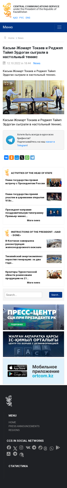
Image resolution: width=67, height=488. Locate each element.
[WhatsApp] (27, 157)
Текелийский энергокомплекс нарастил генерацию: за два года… (24, 259)
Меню (8, 27)
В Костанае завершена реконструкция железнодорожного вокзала (23, 244)
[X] (22, 157)
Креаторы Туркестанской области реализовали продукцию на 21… (21, 275)
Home (12, 422)
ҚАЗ (15, 17)
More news (33, 220)
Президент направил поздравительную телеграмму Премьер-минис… (24, 213)
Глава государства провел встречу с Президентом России (25, 181)
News (36, 63)
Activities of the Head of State (31, 172)
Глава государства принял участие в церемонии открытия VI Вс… (24, 197)
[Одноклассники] (11, 157)
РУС (21, 17)
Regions (14, 430)
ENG (28, 17)
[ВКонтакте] (6, 157)
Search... (55, 295)
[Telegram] (32, 157)
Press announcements (24, 426)
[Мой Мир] (17, 157)
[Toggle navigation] (59, 27)
